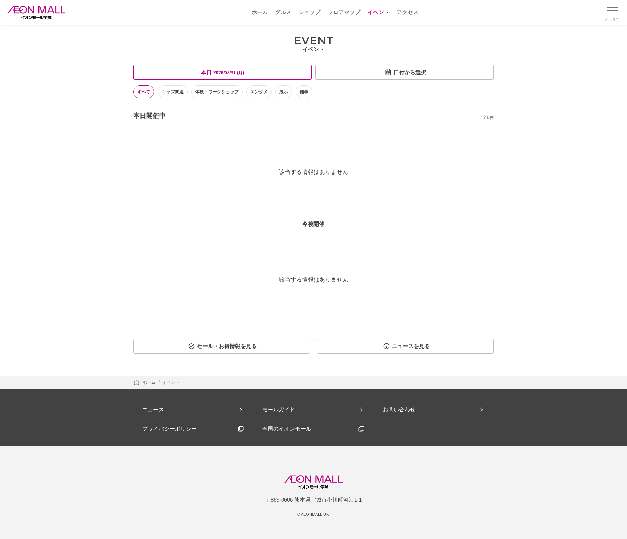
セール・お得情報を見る (227, 346)
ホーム (150, 382)
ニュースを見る (411, 346)
